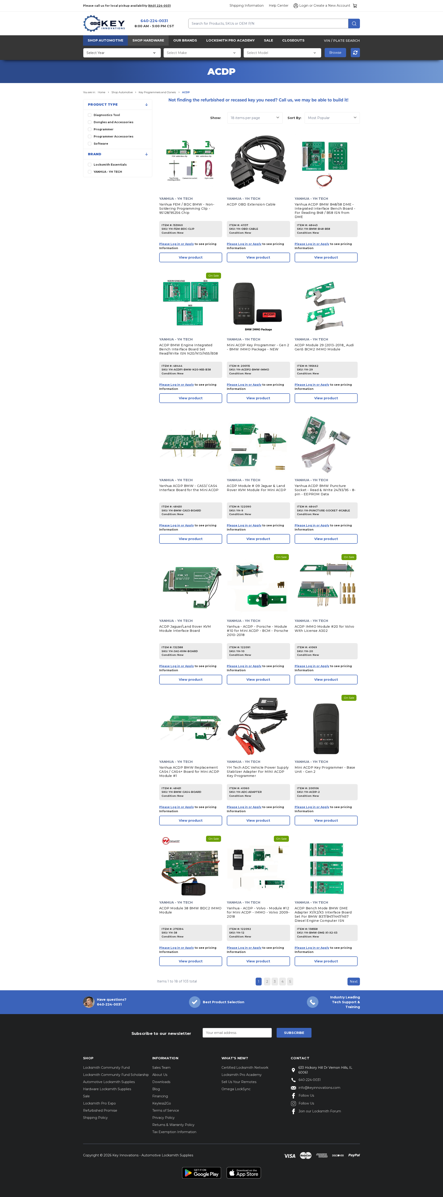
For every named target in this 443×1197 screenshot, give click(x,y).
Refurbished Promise (100, 1110)
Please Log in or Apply (176, 244)
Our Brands (185, 40)
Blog (156, 1089)
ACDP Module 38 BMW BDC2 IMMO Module (190, 910)
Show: (215, 118)
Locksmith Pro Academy (230, 40)
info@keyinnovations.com (319, 1088)
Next (354, 981)
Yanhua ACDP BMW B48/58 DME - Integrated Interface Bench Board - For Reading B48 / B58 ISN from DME (325, 210)
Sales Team (161, 1068)
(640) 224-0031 (159, 5)
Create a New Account (332, 5)
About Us (159, 1075)
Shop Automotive (105, 40)
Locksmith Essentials (110, 164)
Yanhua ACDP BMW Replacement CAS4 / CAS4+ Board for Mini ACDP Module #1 (189, 771)
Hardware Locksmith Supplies (107, 1089)
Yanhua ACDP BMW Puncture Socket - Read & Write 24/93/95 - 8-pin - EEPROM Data (325, 490)
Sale (268, 40)
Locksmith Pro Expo (99, 1103)
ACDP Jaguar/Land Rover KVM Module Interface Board (185, 628)
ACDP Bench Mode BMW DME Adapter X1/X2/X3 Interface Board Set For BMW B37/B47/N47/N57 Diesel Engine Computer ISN (323, 914)
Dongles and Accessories (113, 122)
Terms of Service (165, 1110)
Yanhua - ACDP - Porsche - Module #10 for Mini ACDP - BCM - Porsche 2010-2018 (257, 630)
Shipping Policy (95, 1118)
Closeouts (293, 40)
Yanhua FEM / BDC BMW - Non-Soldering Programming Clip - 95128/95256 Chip (186, 208)
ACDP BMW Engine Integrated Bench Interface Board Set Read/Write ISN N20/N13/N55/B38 (188, 349)
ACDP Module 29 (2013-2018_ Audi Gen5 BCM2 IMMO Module (324, 347)
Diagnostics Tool (107, 115)
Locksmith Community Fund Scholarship (116, 1075)
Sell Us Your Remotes (239, 1082)
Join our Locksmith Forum (320, 1111)
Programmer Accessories (113, 136)
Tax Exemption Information (174, 1132)
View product (191, 257)
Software (101, 143)
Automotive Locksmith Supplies (109, 1082)
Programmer (104, 129)
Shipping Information (247, 5)
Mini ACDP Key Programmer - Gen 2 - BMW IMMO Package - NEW (258, 347)
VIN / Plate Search (342, 40)
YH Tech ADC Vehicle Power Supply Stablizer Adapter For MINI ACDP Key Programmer (258, 771)
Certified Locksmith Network (245, 1068)
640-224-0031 (154, 21)
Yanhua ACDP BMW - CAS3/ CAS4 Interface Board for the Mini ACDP (189, 488)
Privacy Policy (163, 1118)
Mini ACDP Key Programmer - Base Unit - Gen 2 (325, 769)
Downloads (161, 1082)
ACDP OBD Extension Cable (251, 204)
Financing (160, 1096)
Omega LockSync (236, 1089)
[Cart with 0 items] (355, 5)
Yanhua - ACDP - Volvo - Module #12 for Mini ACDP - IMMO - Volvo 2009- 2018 (258, 912)
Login (303, 5)
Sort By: (294, 118)
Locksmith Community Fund (106, 1068)
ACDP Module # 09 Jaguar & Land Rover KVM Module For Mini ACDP (256, 488)
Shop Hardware (148, 40)
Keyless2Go (161, 1103)
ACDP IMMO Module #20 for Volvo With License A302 (324, 628)
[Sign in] (295, 5)
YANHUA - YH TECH (108, 171)
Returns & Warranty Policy (173, 1125)
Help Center (278, 5)
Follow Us (306, 1095)
